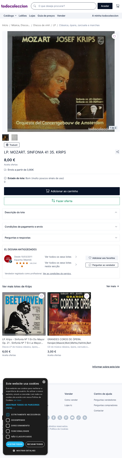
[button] (61, 212)
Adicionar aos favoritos (103, 258)
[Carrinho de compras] (118, 6)
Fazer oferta (64, 201)
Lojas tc (68, 405)
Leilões (23, 15)
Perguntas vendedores (105, 400)
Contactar (99, 410)
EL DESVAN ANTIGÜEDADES (20, 249)
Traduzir (14, 145)
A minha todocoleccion (105, 15)
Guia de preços (46, 15)
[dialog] (25, 416)
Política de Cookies (59, 429)
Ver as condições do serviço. (57, 273)
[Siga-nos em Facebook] (53, 417)
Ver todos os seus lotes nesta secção (58, 264)
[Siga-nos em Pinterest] (66, 417)
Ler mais (17, 400)
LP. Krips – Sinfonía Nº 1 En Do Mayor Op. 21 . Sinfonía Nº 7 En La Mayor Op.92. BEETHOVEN (23, 341)
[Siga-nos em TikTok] (78, 417)
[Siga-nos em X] (60, 417)
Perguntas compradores (105, 405)
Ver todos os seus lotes (58, 256)
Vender (61, 15)
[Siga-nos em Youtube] (72, 417)
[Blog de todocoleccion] (85, 417)
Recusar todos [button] (35, 444)
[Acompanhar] (114, 36)
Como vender (71, 400)
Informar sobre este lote (106, 366)
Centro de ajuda (103, 393)
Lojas (32, 15)
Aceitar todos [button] (14, 444)
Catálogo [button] (9, 15)
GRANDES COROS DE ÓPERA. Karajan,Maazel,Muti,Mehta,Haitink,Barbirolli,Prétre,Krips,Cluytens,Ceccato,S (69, 341)
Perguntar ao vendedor (103, 265)
